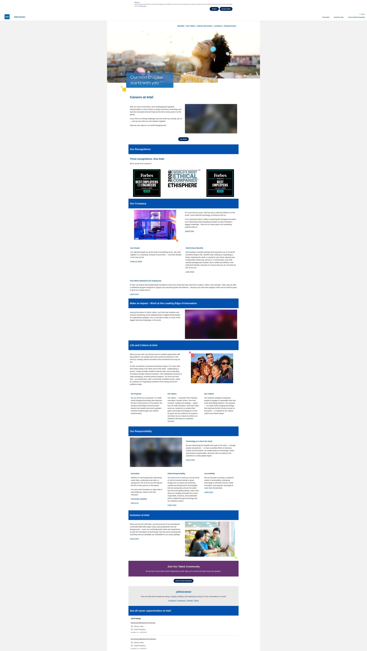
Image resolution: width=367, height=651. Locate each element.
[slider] (218, 131)
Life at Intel (325, 17)
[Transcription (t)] (222, 131)
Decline (214, 9)
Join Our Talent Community (356, 17)
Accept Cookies (226, 9)
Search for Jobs (338, 17)
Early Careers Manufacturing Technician (143, 639)
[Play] (188, 131)
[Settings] (230, 131)
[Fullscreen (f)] (233, 131)
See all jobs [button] (183, 139)
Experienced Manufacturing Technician (143, 623)
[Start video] (211, 118)
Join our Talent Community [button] (183, 581)
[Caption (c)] (226, 131)
